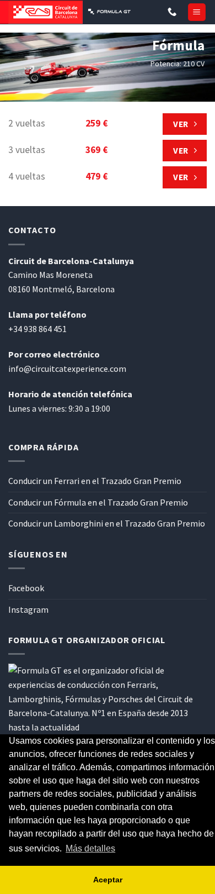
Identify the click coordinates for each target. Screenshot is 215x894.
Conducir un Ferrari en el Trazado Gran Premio (94, 480)
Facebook (26, 587)
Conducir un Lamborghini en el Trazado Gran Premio (106, 523)
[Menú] (197, 12)
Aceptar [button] (107, 879)
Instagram (28, 609)
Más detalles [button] (90, 848)
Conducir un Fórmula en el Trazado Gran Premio (98, 502)
